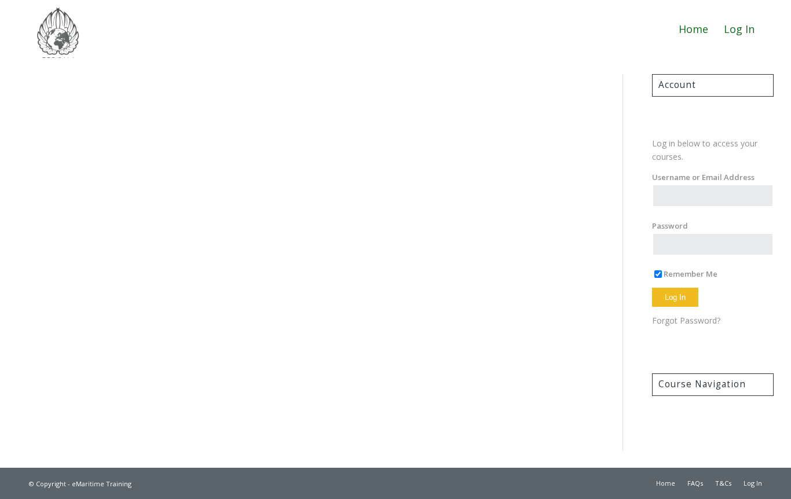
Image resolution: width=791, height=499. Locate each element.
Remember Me (690, 274)
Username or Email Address (703, 177)
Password (670, 226)
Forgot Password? (686, 320)
